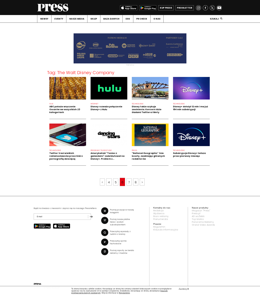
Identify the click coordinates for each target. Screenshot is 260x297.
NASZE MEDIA (76, 18)
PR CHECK (141, 18)
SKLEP (93, 18)
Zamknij (184, 289)
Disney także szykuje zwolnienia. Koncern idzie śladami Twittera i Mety (147, 109)
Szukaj (214, 18)
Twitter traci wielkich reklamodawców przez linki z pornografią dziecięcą (66, 156)
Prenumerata (160, 219)
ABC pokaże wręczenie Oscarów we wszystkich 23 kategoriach (64, 109)
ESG (128, 18)
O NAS (156, 18)
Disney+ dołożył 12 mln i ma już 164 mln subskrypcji (190, 108)
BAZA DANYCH (111, 18)
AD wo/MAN (198, 216)
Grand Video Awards (203, 224)
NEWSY (44, 18)
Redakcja (158, 210)
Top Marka (198, 219)
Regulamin (159, 226)
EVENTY (58, 18)
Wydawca (158, 213)
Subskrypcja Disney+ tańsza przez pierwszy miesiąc (189, 155)
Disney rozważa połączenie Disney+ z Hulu (106, 108)
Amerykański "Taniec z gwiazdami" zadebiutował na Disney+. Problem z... (108, 156)
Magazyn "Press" (201, 210)
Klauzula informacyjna (165, 229)
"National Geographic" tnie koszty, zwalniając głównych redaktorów (148, 156)
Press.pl (196, 213)
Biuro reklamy (161, 216)
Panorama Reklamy (203, 222)
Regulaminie (124, 293)
